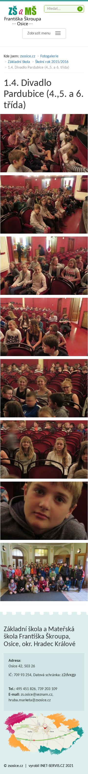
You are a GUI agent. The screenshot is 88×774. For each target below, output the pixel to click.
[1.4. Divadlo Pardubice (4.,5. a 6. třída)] (44, 143)
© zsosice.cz (14, 766)
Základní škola (19, 62)
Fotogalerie (49, 56)
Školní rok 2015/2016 (51, 62)
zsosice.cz (27, 56)
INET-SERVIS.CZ (52, 766)
